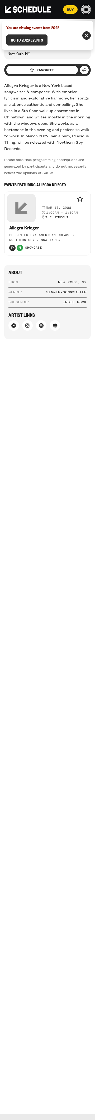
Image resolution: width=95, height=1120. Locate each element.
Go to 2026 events (27, 40)
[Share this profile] (84, 70)
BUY (70, 9)
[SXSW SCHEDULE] (28, 9)
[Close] (86, 35)
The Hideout (57, 217)
